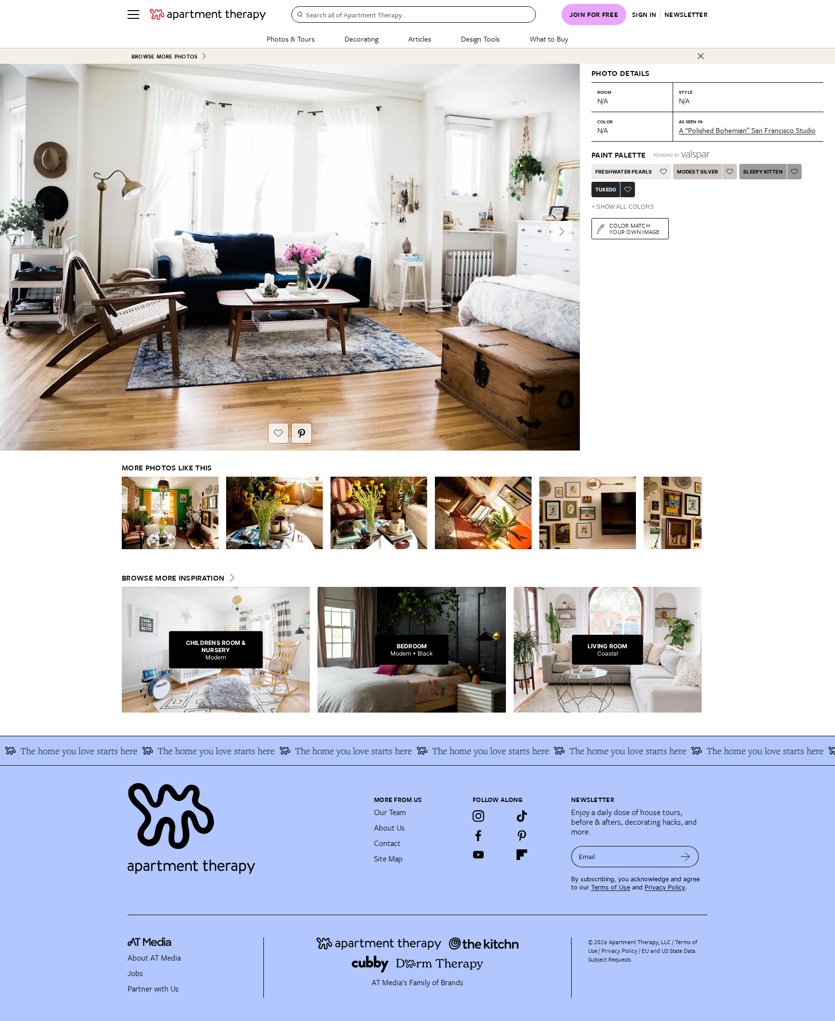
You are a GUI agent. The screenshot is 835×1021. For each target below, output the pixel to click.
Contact (387, 843)
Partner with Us (153, 988)
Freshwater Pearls (623, 172)
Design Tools (480, 38)
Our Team (390, 812)
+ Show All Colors (622, 207)
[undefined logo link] (208, 14)
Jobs (135, 973)
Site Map (388, 858)
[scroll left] (129, 513)
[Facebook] (478, 835)
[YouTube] (478, 855)
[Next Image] (561, 231)
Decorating (361, 38)
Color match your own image (634, 228)
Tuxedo (605, 189)
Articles (419, 38)
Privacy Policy (665, 887)
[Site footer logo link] (245, 824)
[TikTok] (522, 816)
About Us (389, 827)
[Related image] (170, 513)
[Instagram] (478, 816)
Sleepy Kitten (763, 172)
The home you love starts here (188, 751)
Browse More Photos (164, 56)
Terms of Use (610, 887)
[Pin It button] (301, 433)
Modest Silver (697, 172)
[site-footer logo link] (149, 943)
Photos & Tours (291, 38)
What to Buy (549, 38)
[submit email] (685, 856)
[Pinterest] (522, 835)
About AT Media (154, 957)
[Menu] (133, 14)
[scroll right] (694, 513)
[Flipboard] (522, 855)
